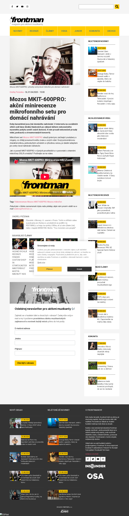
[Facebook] (12, 6)
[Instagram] (27, 6)
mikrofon (58, 202)
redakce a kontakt (92, 454)
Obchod (111, 31)
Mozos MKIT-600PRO (33, 137)
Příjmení (18, 349)
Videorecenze (20, 202)
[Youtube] (22, 6)
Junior (78, 31)
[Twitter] (17, 6)
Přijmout (49, 269)
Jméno (18, 338)
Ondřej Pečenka (17, 92)
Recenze (34, 31)
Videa (64, 31)
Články (50, 31)
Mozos (50, 202)
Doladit (79, 269)
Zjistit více (41, 262)
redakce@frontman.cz (23, 209)
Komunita (94, 31)
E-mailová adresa (22, 328)
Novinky (17, 31)
